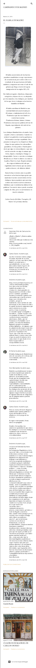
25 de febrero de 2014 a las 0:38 (18, 401)
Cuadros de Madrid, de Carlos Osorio (15, 644)
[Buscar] (31, 3)
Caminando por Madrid (15, 7)
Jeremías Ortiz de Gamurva (18, 231)
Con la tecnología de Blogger (19, 661)
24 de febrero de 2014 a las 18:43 (18, 345)
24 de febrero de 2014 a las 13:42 (18, 274)
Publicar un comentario (12, 564)
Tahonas (8, 604)
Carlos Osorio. (14, 254)
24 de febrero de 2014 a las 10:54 (18, 248)
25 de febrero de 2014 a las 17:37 (18, 438)
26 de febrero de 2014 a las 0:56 (18, 560)
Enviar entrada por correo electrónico (21, 221)
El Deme (12, 351)
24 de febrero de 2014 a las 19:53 (18, 362)
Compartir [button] (6, 221)
